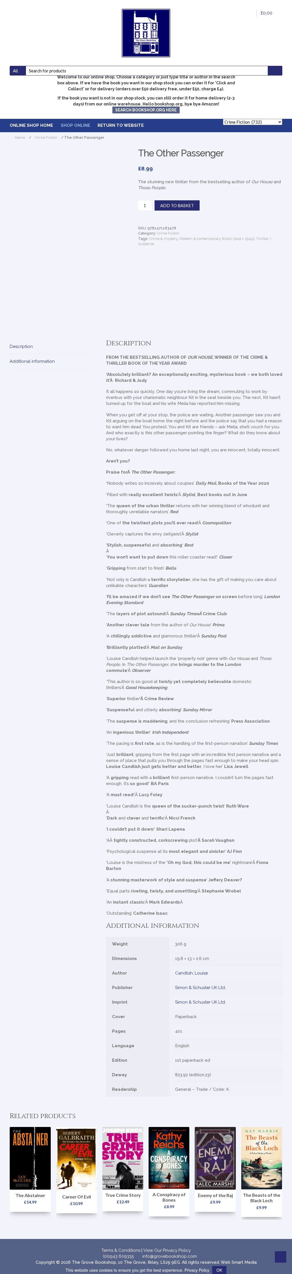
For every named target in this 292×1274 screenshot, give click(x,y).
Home (20, 137)
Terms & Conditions (121, 1250)
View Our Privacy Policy (167, 1250)
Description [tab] (21, 346)
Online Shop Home (31, 125)
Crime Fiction (46, 137)
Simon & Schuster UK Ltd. (200, 987)
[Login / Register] (248, 13)
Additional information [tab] (32, 361)
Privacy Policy (196, 1270)
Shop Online (75, 125)
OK (219, 1270)
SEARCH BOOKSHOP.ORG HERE (146, 110)
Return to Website (121, 125)
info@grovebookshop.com (169, 1256)
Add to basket (177, 205)
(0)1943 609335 (118, 1256)
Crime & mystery (163, 239)
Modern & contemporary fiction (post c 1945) (216, 239)
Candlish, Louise (191, 973)
